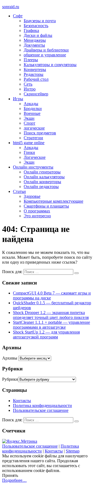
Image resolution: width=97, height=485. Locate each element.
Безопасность (36, 25)
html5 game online (28, 142)
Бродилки (33, 108)
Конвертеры (35, 69)
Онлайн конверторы (42, 181)
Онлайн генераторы (42, 172)
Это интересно (37, 216)
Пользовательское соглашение (40, 410)
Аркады (31, 103)
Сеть (28, 84)
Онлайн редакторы (41, 186)
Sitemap (72, 451)
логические (34, 128)
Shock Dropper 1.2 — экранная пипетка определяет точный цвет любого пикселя (51, 315)
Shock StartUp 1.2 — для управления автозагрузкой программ (46, 334)
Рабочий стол (36, 79)
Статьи (19, 191)
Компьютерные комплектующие (53, 201)
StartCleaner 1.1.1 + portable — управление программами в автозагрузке (51, 324)
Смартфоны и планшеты (46, 206)
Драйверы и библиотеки (46, 50)
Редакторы (33, 74)
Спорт (29, 123)
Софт (18, 16)
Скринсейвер (36, 94)
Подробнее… (14, 480)
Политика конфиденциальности (42, 405)
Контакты (22, 400)
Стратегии (33, 137)
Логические (35, 157)
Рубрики (10, 379)
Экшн (29, 118)
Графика (31, 30)
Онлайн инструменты (33, 167)
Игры (18, 98)
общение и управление (45, 55)
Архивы (9, 358)
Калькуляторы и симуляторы (50, 64)
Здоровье (32, 196)
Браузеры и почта (40, 20)
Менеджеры (35, 40)
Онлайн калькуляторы (44, 176)
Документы (34, 45)
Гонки (29, 152)
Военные (32, 113)
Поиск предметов (40, 133)
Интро (30, 89)
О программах (37, 211)
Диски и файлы (38, 35)
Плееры (31, 59)
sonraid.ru (10, 6)
